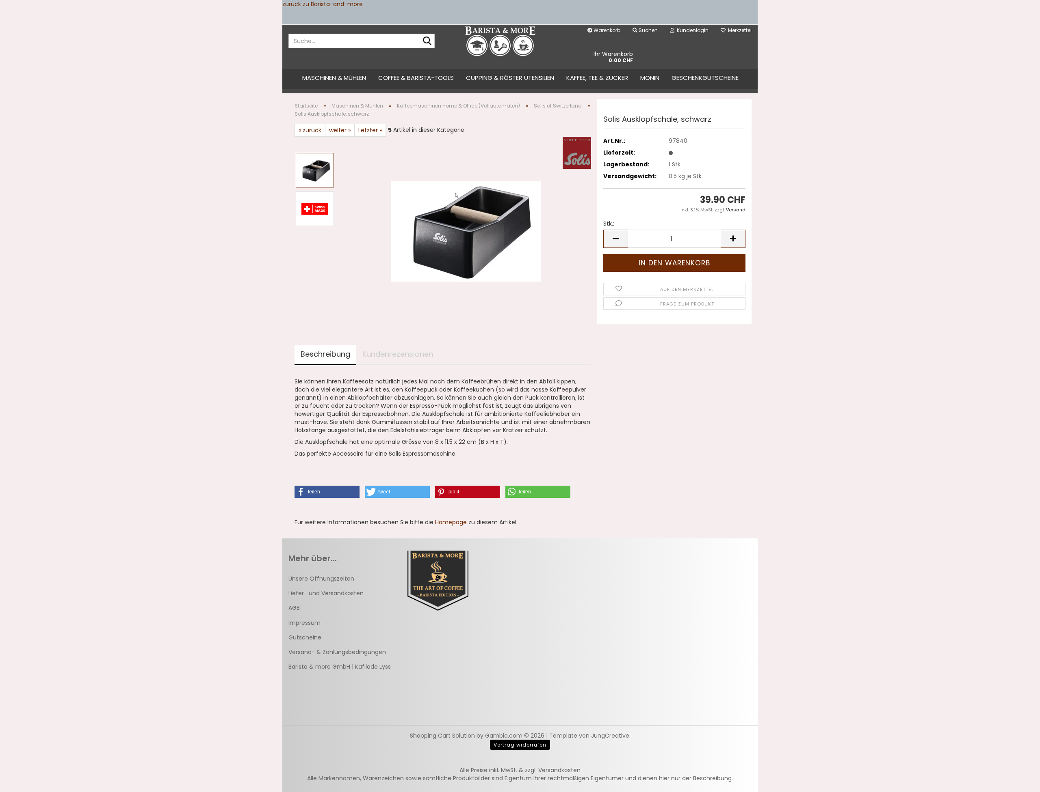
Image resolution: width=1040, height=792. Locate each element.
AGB (294, 608)
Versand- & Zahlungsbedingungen (337, 652)
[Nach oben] (1017, 780)
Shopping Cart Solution (442, 736)
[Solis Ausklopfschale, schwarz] (466, 228)
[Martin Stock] (500, 41)
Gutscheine (304, 637)
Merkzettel (739, 30)
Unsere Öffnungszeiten (321, 579)
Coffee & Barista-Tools (416, 77)
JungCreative (610, 736)
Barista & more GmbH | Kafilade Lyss (339, 667)
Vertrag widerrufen (520, 744)
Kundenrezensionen (397, 354)
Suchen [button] (647, 30)
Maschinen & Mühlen (334, 77)
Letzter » (370, 130)
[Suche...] (427, 41)
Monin (649, 77)
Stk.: (608, 224)
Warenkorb (606, 30)
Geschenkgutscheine (705, 77)
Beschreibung (325, 354)
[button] (615, 239)
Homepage (451, 522)
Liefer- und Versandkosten (326, 593)
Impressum (304, 623)
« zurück (310, 130)
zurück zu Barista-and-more (322, 4)
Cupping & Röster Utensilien (510, 77)
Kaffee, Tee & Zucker (597, 77)
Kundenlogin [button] (691, 30)
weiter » (340, 130)
